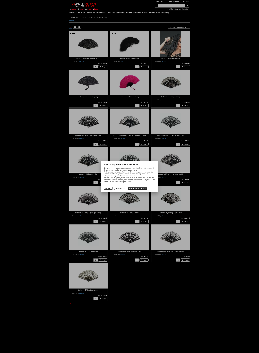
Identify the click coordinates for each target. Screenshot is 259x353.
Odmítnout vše (120, 188)
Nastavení (108, 188)
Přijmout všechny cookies (137, 188)
